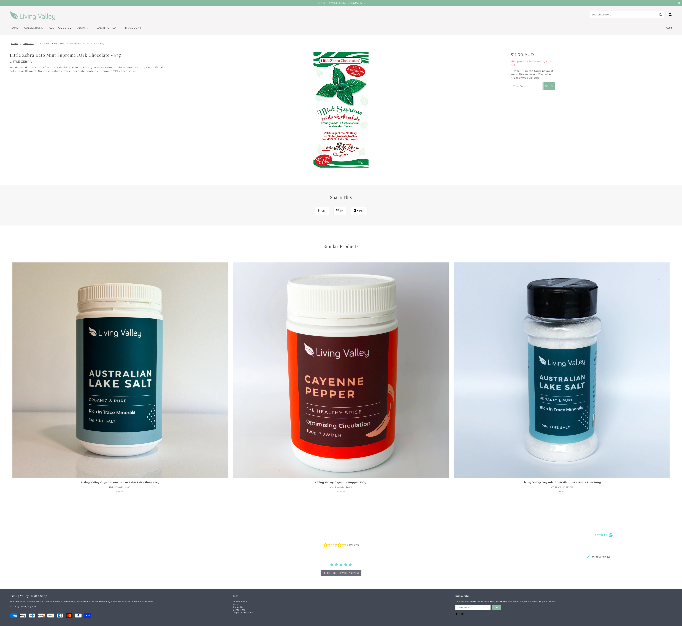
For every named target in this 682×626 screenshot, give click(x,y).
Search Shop (240, 601)
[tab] (598, 557)
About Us (238, 607)
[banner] (32, 15)
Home (14, 43)
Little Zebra (21, 61)
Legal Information (243, 612)
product (28, 43)
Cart (668, 28)
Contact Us (239, 610)
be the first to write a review (341, 573)
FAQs (236, 604)
